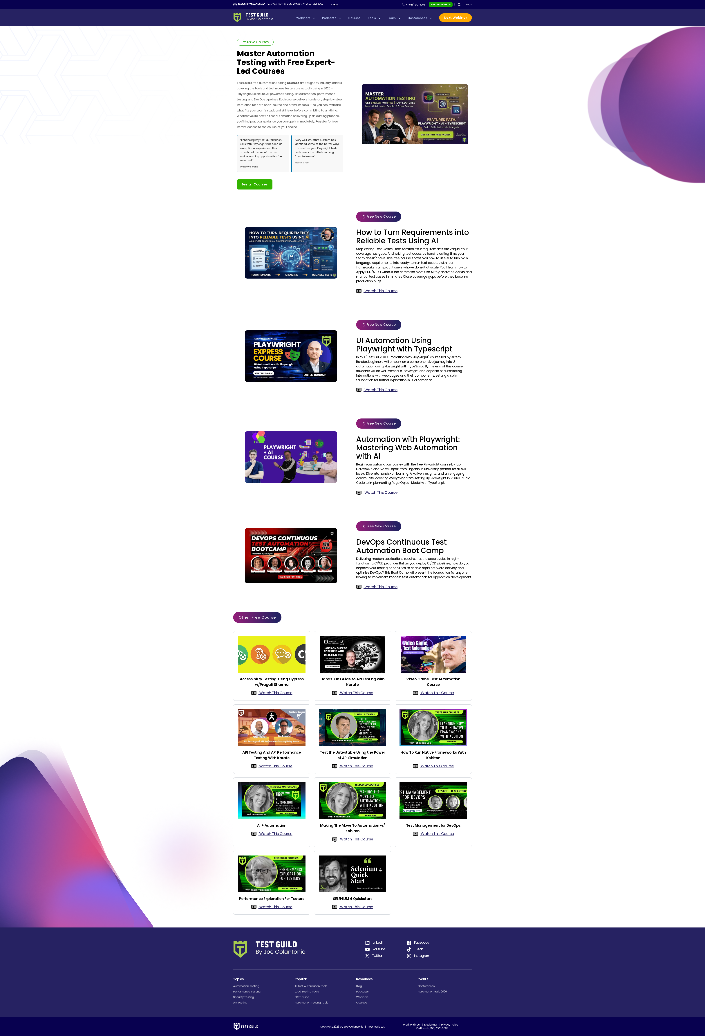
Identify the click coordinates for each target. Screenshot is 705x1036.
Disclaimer (430, 1024)
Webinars (362, 997)
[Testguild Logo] (254, 18)
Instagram (422, 956)
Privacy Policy (449, 1024)
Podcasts (362, 991)
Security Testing (243, 997)
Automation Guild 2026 (432, 991)
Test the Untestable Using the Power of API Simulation (352, 755)
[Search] (459, 5)
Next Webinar (455, 17)
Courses (361, 1002)
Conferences (426, 986)
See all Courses (254, 184)
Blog (359, 986)
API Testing (240, 1002)
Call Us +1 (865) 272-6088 (432, 1028)
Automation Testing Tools (311, 1002)
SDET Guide (302, 997)
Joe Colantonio (354, 1026)
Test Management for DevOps (433, 825)
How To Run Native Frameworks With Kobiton (433, 755)
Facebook (421, 942)
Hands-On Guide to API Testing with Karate (353, 681)
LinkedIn (378, 942)
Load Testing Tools (307, 991)
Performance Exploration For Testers (271, 898)
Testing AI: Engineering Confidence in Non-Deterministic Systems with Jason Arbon (281, 4)
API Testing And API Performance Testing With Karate (271, 755)
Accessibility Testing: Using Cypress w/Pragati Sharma (272, 681)
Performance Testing (247, 991)
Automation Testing (246, 986)
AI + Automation (271, 825)
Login (469, 4)
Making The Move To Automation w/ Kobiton (352, 828)
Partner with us (441, 4)
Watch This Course (380, 290)
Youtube (379, 949)
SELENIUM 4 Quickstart (352, 898)
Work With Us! (411, 1024)
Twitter (377, 956)
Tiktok (418, 949)
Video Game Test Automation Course (433, 681)
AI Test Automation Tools (311, 986)
